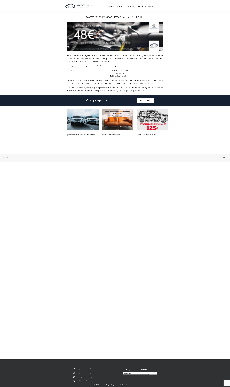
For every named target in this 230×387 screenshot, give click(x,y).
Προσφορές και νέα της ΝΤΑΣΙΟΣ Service (138, 370)
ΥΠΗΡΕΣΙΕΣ (140, 6)
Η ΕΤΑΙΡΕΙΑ (120, 6)
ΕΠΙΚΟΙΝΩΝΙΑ (152, 6)
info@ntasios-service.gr (85, 377)
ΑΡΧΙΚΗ (111, 6)
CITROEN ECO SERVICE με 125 (146, 134)
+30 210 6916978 (83, 381)
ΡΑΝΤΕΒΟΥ (146, 100)
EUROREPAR (130, 6)
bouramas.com (133, 385)
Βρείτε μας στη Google (85, 373)
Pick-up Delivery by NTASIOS (111, 134)
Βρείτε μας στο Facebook (86, 369)
